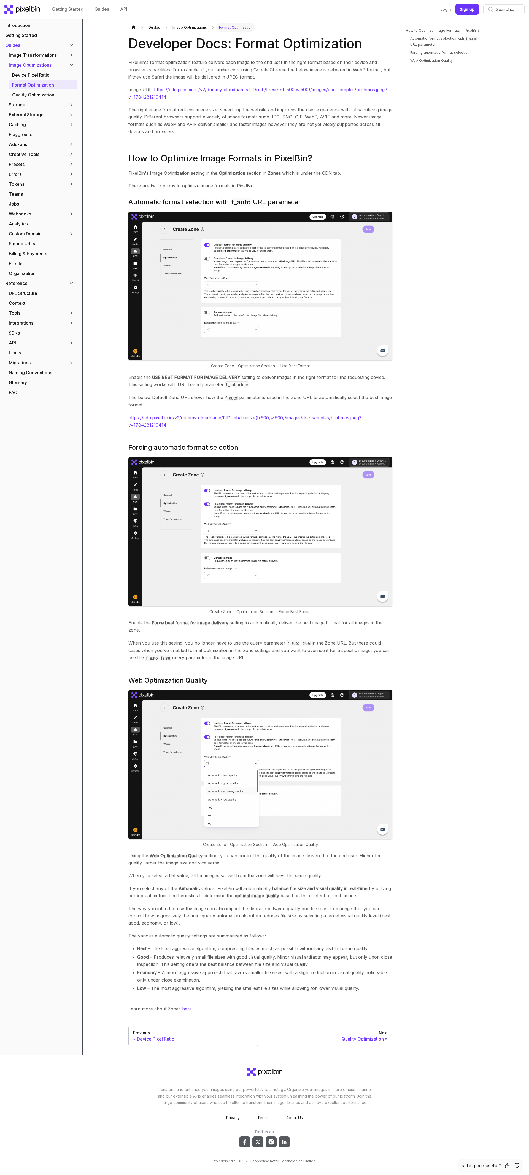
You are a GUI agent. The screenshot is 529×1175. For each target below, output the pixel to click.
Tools (14, 313)
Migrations (20, 362)
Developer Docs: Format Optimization (245, 43)
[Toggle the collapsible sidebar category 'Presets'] (71, 164)
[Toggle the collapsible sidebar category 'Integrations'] (71, 323)
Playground (21, 134)
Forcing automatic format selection (183, 447)
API (123, 9)
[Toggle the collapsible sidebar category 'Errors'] (71, 174)
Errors (15, 174)
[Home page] (133, 27)
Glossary (18, 382)
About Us (294, 1117)
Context (17, 303)
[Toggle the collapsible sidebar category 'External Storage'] (71, 114)
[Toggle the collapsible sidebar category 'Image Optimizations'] (71, 65)
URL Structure (23, 293)
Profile (16, 263)
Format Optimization (33, 85)
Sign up (467, 9)
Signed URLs (22, 243)
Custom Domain (25, 233)
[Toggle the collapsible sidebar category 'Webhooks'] (71, 213)
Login (445, 9)
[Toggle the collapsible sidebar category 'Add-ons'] (71, 144)
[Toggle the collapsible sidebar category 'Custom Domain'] (71, 233)
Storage (17, 104)
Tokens (16, 184)
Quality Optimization (33, 95)
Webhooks (20, 214)
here (187, 1009)
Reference (17, 283)
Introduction (18, 25)
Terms (263, 1117)
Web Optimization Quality (168, 680)
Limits (15, 352)
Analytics (18, 224)
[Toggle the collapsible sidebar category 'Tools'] (71, 313)
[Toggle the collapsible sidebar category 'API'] (71, 342)
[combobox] (504, 9)
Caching (17, 124)
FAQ (13, 392)
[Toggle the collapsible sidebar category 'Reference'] (71, 283)
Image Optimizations (30, 65)
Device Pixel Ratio (31, 75)
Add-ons (18, 144)
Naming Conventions (30, 372)
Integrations (21, 323)
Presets (17, 164)
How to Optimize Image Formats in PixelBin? (220, 158)
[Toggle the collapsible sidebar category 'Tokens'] (71, 184)
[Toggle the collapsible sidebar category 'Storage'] (71, 104)
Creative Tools (24, 154)
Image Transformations (33, 55)
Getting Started (67, 9)
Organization (22, 273)
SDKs (14, 333)
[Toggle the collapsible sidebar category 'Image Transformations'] (71, 55)
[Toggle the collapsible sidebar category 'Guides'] (71, 45)
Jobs (14, 204)
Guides (102, 9)
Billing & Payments (28, 253)
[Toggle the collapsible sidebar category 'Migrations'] (71, 362)
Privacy (233, 1117)
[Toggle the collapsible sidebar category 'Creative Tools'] (71, 154)
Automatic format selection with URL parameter (214, 202)
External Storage (26, 114)
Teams (16, 194)
